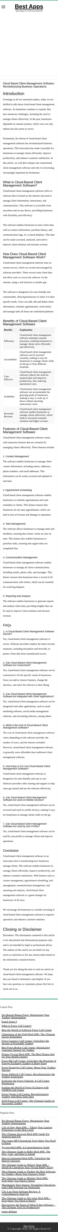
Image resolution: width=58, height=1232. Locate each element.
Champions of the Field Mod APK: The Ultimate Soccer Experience (28, 1035)
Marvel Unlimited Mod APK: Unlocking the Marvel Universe (26, 1159)
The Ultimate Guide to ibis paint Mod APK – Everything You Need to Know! (26, 1199)
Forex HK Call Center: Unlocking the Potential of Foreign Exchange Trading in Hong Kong (29, 1062)
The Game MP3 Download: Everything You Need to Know (29, 1142)
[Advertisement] (29, 44)
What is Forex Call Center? (17, 1025)
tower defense (9, 1211)
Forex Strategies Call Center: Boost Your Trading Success (29, 1068)
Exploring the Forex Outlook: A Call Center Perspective (26, 1082)
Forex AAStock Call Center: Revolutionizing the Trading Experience (28, 1075)
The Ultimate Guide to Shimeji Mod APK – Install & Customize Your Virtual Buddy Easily (27, 1166)
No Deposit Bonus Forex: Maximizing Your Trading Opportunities (25, 1016)
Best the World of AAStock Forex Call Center (27, 1030)
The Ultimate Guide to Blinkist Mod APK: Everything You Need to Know (25, 1179)
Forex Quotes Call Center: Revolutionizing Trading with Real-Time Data (25, 1095)
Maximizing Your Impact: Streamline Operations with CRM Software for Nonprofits (28, 1186)
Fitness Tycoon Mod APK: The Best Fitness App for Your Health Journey (28, 1055)
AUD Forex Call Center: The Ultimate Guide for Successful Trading (28, 1102)
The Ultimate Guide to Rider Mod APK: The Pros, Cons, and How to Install (26, 1153)
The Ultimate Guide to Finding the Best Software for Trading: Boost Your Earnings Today (29, 1172)
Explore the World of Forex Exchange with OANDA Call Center (25, 1088)
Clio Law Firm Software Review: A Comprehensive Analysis (21, 1192)
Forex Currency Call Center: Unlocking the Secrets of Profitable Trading (25, 1042)
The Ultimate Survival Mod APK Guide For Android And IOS (26, 1135)
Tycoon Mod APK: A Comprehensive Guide (26, 1147)
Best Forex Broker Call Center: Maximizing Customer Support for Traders (26, 1048)
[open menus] (3, 7)
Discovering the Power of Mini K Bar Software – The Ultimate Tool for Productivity (28, 1206)
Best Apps (29, 6)
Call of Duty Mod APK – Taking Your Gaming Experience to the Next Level (27, 1128)
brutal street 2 (9, 1021)
